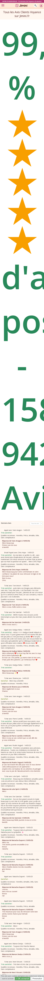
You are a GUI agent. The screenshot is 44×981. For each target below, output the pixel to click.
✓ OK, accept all (22, 979)
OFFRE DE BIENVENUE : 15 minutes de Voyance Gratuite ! (22, 1)
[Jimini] (21, 8)
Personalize (37, 979)
